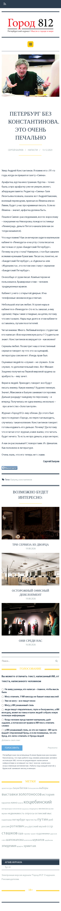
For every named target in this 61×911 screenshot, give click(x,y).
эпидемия (9, 846)
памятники (7, 820)
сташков (9, 833)
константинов (25, 480)
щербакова (49, 840)
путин (42, 819)
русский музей (37, 826)
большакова (33, 788)
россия (5, 826)
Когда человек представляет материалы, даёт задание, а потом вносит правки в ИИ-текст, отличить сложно (28, 723)
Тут (6, 867)
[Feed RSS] (4, 4)
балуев (14, 480)
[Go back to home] (30, 23)
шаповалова (15, 840)
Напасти (33, 150)
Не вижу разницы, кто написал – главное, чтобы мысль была (30, 691)
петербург (18, 819)
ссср (50, 826)
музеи (51, 809)
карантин (6, 803)
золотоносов (30, 794)
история (48, 794)
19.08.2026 (31, 549)
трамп (33, 834)
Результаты (52, 748)
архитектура (7, 788)
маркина (25, 809)
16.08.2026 (31, 645)
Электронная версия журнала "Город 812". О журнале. (28, 875)
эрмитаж (29, 846)
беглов (23, 788)
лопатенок (17, 809)
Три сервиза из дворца (30, 544)
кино (14, 802)
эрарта (20, 846)
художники (43, 833)
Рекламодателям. (10, 879)
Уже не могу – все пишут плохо (19, 701)
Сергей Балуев (15, 150)
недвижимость (16, 813)
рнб (51, 820)
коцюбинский (38, 802)
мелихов (43, 809)
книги (20, 803)
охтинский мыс (43, 813)
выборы (43, 788)
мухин (4, 814)
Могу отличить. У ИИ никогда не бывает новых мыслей (31, 697)
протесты (31, 820)
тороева (27, 834)
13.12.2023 (47, 150)
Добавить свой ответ (11, 740)
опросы (29, 813)
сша (20, 833)
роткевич (17, 826)
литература (7, 809)
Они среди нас (30, 640)
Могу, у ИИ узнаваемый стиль (19, 705)
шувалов (38, 840)
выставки (10, 795)
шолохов (28, 840)
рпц (26, 827)
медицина (33, 809)
